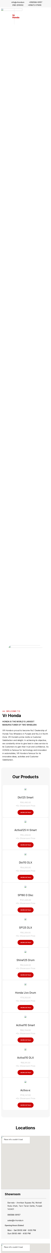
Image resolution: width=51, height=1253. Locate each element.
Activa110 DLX (25, 1057)
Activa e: (25, 1090)
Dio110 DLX (25, 862)
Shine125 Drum (25, 960)
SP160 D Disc (25, 895)
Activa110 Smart (25, 1025)
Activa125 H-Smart (25, 830)
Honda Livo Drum (25, 992)
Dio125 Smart (25, 797)
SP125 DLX (25, 927)
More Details (26, 812)
